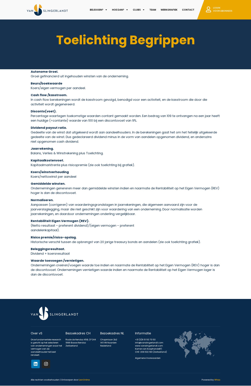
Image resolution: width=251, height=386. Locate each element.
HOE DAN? (118, 9)
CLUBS (137, 9)
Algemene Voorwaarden (148, 358)
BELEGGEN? (96, 9)
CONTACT (188, 9)
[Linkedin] (35, 364)
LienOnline (84, 379)
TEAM (152, 9)
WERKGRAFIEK (169, 9)
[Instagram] (46, 364)
